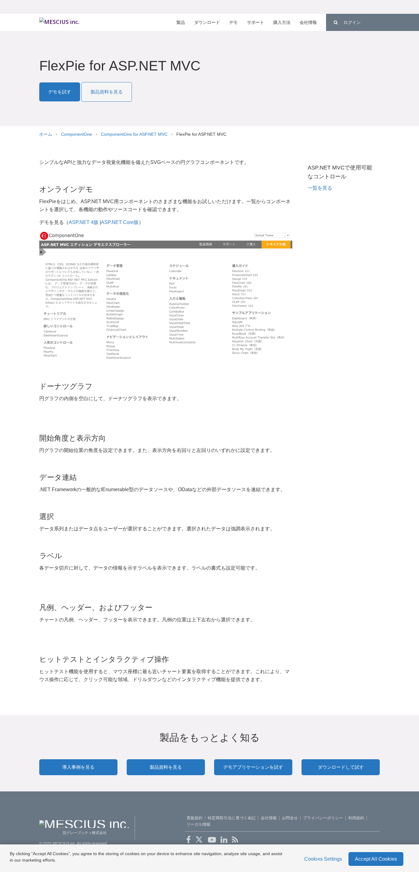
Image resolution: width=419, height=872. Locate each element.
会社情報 (308, 22)
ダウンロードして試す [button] (341, 767)
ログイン (352, 22)
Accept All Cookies (376, 859)
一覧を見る (320, 188)
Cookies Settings (323, 859)
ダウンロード (207, 22)
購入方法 (281, 22)
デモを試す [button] (59, 91)
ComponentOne (76, 134)
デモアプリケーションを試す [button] (253, 767)
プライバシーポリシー (323, 818)
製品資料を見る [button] (106, 91)
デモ (233, 22)
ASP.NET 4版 (83, 222)
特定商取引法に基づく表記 (232, 818)
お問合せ (290, 818)
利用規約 (356, 818)
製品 (180, 22)
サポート (255, 22)
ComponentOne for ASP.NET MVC (134, 134)
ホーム (45, 134)
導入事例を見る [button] (78, 767)
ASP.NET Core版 (120, 222)
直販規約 (194, 818)
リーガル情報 (198, 824)
